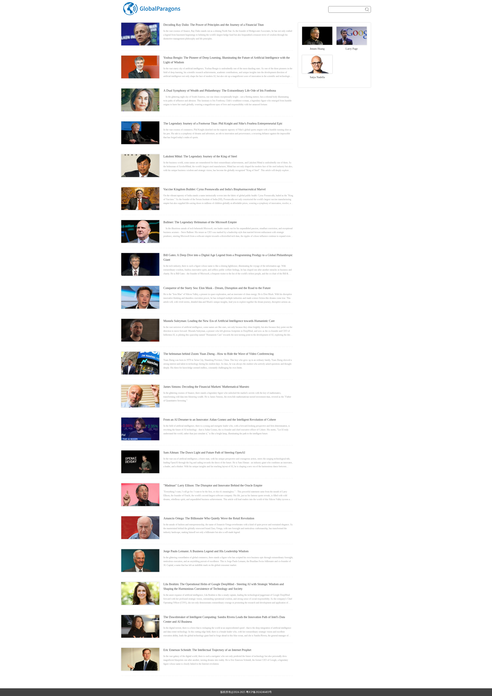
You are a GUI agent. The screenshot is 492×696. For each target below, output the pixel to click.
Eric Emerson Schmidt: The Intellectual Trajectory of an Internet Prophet (207, 650)
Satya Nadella (317, 77)
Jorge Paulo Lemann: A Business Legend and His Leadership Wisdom (205, 551)
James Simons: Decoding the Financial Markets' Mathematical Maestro (206, 386)
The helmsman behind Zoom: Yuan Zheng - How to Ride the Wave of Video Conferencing (218, 353)
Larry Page (352, 48)
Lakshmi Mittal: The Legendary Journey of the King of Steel (200, 156)
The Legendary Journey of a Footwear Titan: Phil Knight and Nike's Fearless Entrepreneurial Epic (223, 123)
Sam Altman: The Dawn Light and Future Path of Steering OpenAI (204, 452)
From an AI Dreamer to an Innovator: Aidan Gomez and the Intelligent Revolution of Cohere (219, 419)
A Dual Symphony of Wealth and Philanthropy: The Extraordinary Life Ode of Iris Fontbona (219, 90)
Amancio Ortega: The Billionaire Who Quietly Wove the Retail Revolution (208, 518)
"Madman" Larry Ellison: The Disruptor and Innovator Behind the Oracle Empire (212, 485)
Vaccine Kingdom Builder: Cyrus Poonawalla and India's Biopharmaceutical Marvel (214, 189)
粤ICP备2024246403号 (259, 692)
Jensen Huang (317, 48)
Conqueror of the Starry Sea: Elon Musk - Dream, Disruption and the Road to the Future (217, 288)
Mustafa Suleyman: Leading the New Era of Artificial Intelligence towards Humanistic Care (219, 321)
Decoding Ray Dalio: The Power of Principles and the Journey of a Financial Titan (213, 24)
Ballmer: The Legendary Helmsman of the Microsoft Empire (200, 222)
